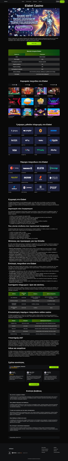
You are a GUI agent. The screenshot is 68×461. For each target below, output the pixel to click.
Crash (40, 84)
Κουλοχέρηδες (52, 84)
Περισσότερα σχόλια (34, 384)
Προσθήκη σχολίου (54, 367)
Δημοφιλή (14, 84)
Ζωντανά (26, 84)
